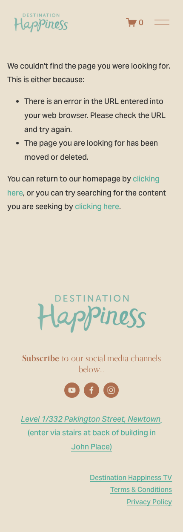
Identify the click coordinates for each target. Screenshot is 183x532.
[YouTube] (72, 390)
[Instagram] (111, 390)
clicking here (97, 206)
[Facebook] (91, 390)
